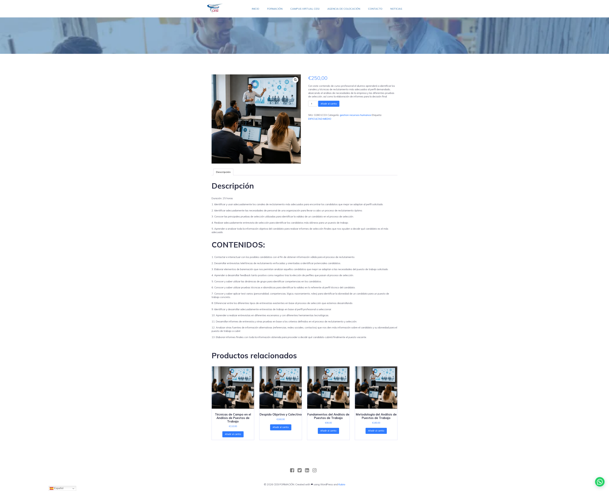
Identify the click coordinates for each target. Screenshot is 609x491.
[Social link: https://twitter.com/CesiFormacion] (300, 470)
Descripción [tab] (223, 172)
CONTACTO (375, 8)
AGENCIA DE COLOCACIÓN (343, 8)
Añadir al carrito (329, 103)
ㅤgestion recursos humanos (355, 115)
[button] (295, 80)
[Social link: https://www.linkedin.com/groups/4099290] (308, 470)
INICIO (255, 8)
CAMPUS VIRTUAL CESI (304, 8)
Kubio (341, 484)
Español (58, 488)
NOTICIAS (396, 8)
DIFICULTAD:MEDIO (319, 118)
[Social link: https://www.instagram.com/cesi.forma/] (315, 470)
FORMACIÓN (274, 8)
